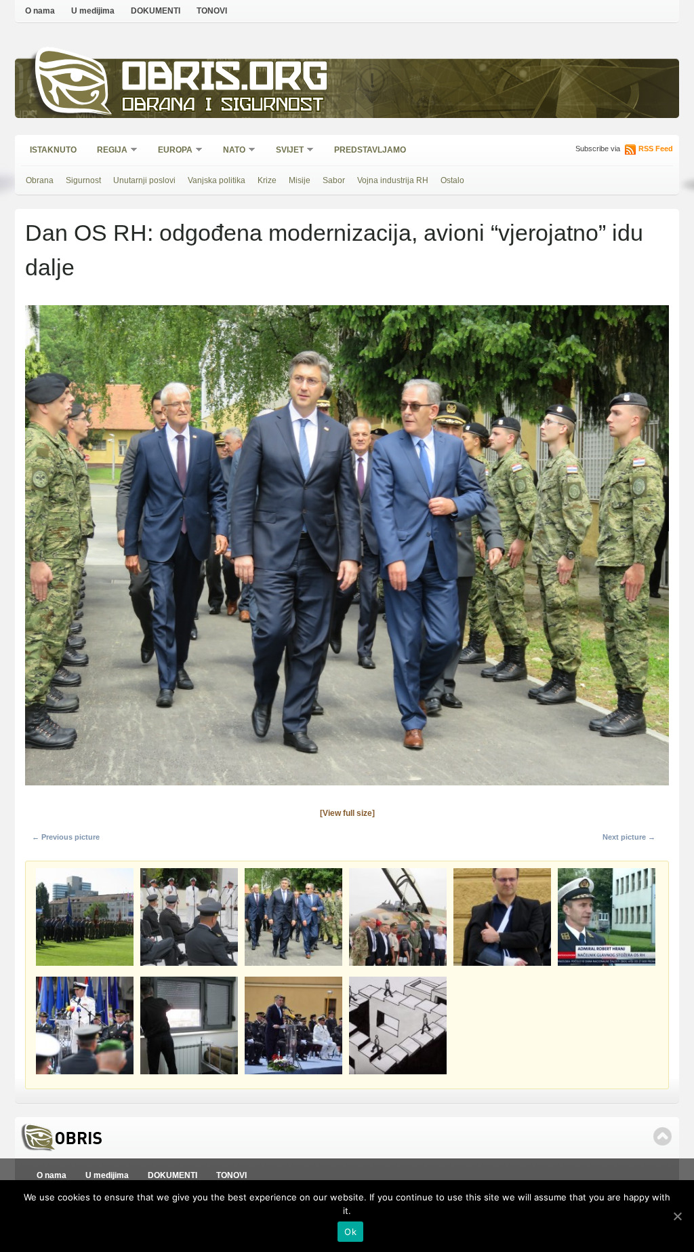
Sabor (334, 180)
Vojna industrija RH (392, 180)
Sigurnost (83, 180)
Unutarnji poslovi (144, 180)
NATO (229, 151)
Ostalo (452, 180)
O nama (40, 11)
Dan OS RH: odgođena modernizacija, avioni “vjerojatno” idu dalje (334, 250)
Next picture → (629, 837)
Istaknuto (53, 150)
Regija (107, 151)
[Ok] (677, 1216)
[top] (662, 1136)
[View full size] (347, 813)
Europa (170, 151)
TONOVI (212, 11)
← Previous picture (66, 837)
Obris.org (225, 79)
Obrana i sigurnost (222, 106)
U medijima (93, 11)
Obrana (40, 180)
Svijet (285, 151)
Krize (267, 180)
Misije (299, 180)
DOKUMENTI (155, 11)
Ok (350, 1231)
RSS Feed (655, 148)
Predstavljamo (370, 150)
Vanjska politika (216, 180)
